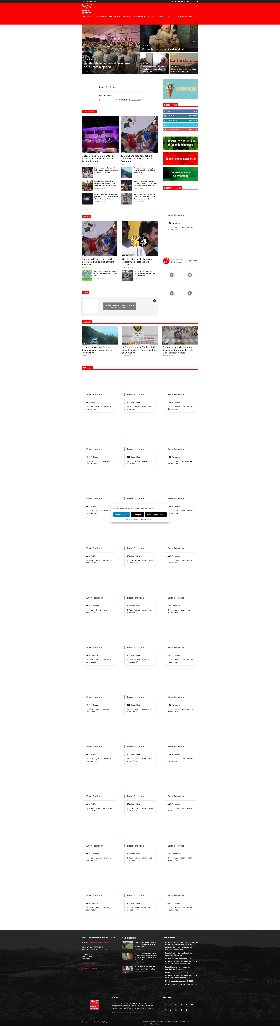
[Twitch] (188, 1)
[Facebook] (170, 1)
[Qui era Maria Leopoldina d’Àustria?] (169, 38)
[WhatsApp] (194, 1)
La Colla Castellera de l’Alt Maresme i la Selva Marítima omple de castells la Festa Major (106, 183)
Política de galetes (131, 519)
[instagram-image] (171, 274)
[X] (191, 1)
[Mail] (181, 1005)
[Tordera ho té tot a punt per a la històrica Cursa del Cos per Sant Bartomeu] (139, 134)
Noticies (84, 343)
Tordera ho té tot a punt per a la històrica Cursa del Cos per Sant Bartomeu (137, 159)
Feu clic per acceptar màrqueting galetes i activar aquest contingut (120, 306)
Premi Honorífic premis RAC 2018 (177, 972)
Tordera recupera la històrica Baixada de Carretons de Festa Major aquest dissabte (145, 197)
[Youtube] (197, 1)
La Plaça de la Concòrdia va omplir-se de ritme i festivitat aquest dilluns (145, 273)
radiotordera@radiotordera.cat (98, 942)
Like (195, 111)
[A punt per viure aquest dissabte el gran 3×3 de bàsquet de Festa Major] (87, 275)
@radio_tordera (177, 259)
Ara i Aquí (145, 46)
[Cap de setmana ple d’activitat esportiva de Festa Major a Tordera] (140, 238)
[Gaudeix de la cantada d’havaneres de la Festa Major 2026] (111, 49)
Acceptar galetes (121, 514)
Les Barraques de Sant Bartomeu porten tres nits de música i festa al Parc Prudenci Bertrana (106, 197)
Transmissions (89, 59)
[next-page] (86, 208)
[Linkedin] (176, 1)
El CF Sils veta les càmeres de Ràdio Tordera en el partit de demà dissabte (145, 944)
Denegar (137, 514)
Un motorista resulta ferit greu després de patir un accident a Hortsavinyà (144, 170)
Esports (125, 255)
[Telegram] (182, 1)
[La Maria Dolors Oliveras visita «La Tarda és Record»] (184, 63)
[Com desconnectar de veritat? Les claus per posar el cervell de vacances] (154, 63)
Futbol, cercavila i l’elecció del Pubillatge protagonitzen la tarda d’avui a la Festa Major (106, 170)
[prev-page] (83, 208)
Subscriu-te (193, 129)
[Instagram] (173, 1)
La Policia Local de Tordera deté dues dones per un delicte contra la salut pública (139, 350)
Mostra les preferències (155, 514)
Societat (84, 152)
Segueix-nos (192, 116)
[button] (195, 22)
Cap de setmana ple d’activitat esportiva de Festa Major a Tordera (137, 262)
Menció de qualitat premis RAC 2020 (178, 958)
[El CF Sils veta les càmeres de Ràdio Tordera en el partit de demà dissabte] (127, 945)
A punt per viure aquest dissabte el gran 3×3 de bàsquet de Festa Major (105, 273)
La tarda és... (175, 66)
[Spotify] (179, 1)
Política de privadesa (146, 519)
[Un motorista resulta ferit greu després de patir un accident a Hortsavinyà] (126, 172)
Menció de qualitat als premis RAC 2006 (179, 981)
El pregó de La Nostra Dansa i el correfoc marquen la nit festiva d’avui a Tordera (98, 159)
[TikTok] (185, 1)
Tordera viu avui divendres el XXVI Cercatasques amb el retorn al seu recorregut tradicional (145, 183)
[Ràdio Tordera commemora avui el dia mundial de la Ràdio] (127, 969)
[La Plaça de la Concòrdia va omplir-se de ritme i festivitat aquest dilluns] (127, 275)
